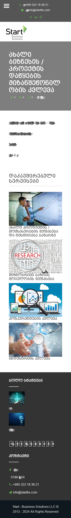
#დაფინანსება (11, 443)
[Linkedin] (36, 17)
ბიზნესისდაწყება (30, 443)
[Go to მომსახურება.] (20, 97)
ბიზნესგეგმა (21, 443)
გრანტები (35, 443)
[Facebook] (31, 17)
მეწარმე (43, 443)
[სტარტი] (20, 31)
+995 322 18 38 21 (26, 484)
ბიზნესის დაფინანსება (25, 443)
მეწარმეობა (48, 443)
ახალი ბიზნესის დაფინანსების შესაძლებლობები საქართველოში (10, 429)
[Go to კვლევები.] (29, 97)
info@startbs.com (39, 10)
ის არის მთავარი (9, 408)
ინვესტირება (39, 443)
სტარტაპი (52, 443)
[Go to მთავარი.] (12, 97)
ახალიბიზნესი (16, 443)
